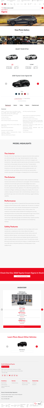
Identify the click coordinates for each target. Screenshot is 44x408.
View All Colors (18, 98)
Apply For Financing (26, 382)
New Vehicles (3, 382)
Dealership (35, 380)
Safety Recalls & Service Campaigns (22, 405)
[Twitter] (7, 375)
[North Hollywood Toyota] (4, 4)
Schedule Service (15, 382)
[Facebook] (2, 375)
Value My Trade (25, 384)
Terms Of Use (9, 405)
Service (13, 380)
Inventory (3, 380)
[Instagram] (5, 375)
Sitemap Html (15, 405)
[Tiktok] (12, 375)
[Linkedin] (17, 375)
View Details (22, 326)
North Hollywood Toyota (3, 405)
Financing (24, 380)
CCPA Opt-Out (28, 405)
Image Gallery (27, 98)
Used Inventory (4, 384)
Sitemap (12, 405)
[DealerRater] (14, 375)
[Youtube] (10, 375)
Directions (34, 384)
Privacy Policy (7, 405)
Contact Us (6, 366)
